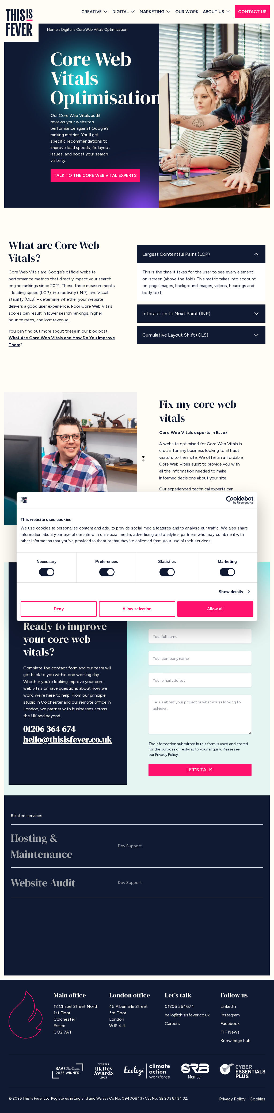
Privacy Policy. (167, 754)
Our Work (187, 11)
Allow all (215, 609)
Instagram (230, 1014)
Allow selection (137, 609)
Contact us (252, 11)
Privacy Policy (232, 1098)
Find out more (244, 846)
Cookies (257, 1098)
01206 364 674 (49, 729)
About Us (213, 11)
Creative (91, 11)
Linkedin (228, 1006)
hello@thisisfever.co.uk (67, 739)
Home (52, 29)
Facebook (229, 1023)
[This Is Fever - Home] (19, 22)
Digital (120, 11)
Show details (231, 591)
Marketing (152, 11)
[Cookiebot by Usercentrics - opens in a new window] (230, 500)
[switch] (107, 572)
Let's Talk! (200, 770)
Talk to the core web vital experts (95, 175)
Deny (58, 609)
